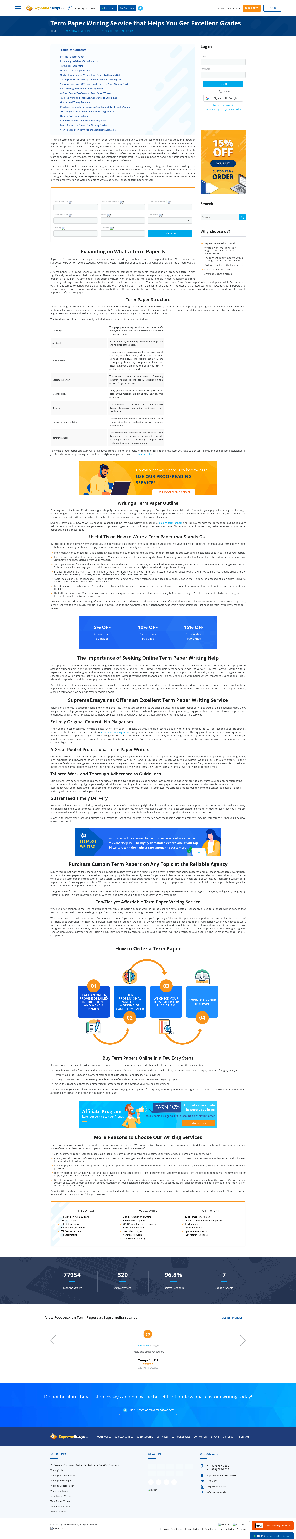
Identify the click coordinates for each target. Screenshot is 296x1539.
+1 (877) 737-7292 (85, 8)
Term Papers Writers (60, 1496)
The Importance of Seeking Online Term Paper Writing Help (91, 79)
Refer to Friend (198, 1122)
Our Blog (228, 1436)
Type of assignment (110, 201)
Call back (128, 8)
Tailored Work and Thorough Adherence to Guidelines (88, 97)
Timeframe (153, 214)
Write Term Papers (59, 1490)
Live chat (109, 8)
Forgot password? (223, 105)
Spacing (57, 227)
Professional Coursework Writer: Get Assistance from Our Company (84, 1465)
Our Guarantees (123, 1436)
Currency (105, 227)
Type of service (60, 201)
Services (232, 8)
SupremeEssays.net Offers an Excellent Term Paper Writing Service (95, 84)
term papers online (142, 454)
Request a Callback (216, 1486)
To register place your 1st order (223, 109)
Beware (215, 1436)
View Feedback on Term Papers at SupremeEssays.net (88, 129)
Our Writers (201, 1436)
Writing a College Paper (62, 1485)
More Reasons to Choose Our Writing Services (84, 125)
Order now (251, 8)
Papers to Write (58, 1511)
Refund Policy (209, 1529)
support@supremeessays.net (222, 1475)
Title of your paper (157, 201)
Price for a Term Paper (72, 56)
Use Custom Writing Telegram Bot (151, 1410)
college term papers (170, 522)
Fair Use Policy (226, 1529)
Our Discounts (144, 1436)
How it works (103, 1436)
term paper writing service (115, 732)
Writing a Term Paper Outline (75, 70)
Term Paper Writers (60, 1501)
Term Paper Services (60, 1506)
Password (206, 69)
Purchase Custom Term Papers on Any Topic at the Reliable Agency (95, 106)
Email (203, 56)
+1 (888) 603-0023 (218, 1469)
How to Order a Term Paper (74, 116)
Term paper (143, 1345)
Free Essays (243, 1436)
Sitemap (241, 1529)
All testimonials (232, 1317)
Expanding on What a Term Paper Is (79, 61)
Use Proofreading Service (173, 492)
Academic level (60, 214)
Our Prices (163, 1436)
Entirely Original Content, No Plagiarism (81, 88)
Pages (103, 214)
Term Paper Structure (71, 65)
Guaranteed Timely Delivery (75, 102)
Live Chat (212, 1481)
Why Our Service (181, 1436)
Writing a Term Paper (61, 1480)
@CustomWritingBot (217, 1492)
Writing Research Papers (62, 1475)
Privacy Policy (192, 1529)
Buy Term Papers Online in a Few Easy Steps (83, 120)
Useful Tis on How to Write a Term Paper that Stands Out (90, 74)
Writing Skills (56, 1470)
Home (221, 8)
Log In (223, 83)
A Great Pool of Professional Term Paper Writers (85, 93)
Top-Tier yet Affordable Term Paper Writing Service (87, 111)
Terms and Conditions (171, 1529)
